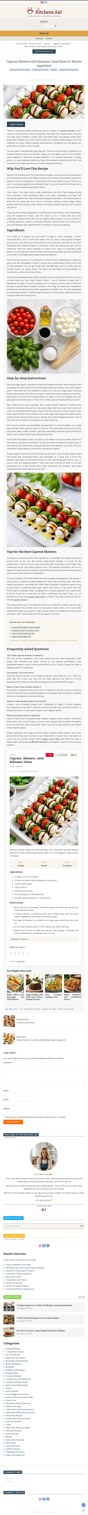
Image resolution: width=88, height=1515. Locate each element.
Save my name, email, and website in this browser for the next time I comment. (36, 1117)
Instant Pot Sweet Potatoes (17, 1286)
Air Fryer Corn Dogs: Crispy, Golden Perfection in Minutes (41, 1331)
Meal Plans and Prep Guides (18, 1427)
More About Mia (44, 1206)
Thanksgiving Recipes (68, 70)
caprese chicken (20, 599)
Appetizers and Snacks (20, 70)
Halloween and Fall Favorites (18, 1403)
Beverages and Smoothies (17, 1361)
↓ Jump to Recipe (16, 124)
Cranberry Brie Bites (25, 1022)
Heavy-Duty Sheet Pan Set (23, 633)
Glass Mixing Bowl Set (21, 636)
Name (6, 1090)
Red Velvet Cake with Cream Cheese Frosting (25, 1268)
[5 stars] (27, 953)
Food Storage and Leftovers (17, 1394)
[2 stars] (15, 953)
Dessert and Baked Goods (17, 1385)
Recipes (9, 1436)
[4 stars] (23, 953)
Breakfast (10, 1367)
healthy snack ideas (50, 739)
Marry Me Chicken (13, 1277)
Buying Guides (12, 1373)
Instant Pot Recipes (14, 1415)
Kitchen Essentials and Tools (18, 1418)
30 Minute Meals (13, 1348)
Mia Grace (21, 961)
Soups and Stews (13, 1446)
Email (6, 1099)
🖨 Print (74, 755)
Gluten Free (11, 1400)
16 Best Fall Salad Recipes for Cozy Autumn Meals (38, 1318)
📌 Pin (49, 755)
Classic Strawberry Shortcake (18, 1264)
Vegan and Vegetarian (15, 1455)
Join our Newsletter (44, 51)
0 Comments (69, 1009)
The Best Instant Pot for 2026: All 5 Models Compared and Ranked (44, 1305)
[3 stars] (19, 953)
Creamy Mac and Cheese (16, 1280)
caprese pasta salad (36, 596)
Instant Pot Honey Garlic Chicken (20, 1270)
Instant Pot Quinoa (14, 1283)
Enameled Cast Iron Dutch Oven (25, 630)
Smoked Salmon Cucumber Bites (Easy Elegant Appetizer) (41, 1040)
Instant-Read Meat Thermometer (26, 627)
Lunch (8, 1424)
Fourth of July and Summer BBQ (19, 1397)
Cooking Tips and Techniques (18, 1379)
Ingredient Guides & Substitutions (20, 1412)
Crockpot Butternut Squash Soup (20, 1289)
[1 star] (11, 953)
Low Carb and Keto (14, 1421)
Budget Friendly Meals (15, 1370)
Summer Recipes (13, 1449)
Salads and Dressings (15, 1440)
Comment (7, 1062)
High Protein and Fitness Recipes (20, 1409)
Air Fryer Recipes (13, 1354)
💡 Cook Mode (61, 755)
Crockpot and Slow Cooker (17, 1382)
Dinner (54, 70)
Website (6, 1108)
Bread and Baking (13, 1364)
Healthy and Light (13, 1406)
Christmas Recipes (40, 70)
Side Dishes (11, 1443)
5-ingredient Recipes (14, 1351)
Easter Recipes (12, 1391)
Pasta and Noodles (14, 1430)
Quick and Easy (12, 1433)
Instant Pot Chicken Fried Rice (18, 1273)
